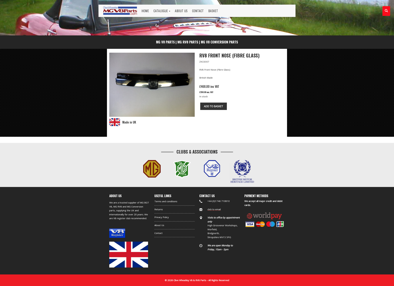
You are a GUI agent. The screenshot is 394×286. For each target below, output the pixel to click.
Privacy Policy (161, 217)
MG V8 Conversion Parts (219, 41)
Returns (158, 209)
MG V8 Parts (165, 41)
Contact (158, 233)
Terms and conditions (165, 201)
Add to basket (213, 106)
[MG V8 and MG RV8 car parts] (120, 7)
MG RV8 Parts (187, 41)
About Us (159, 225)
